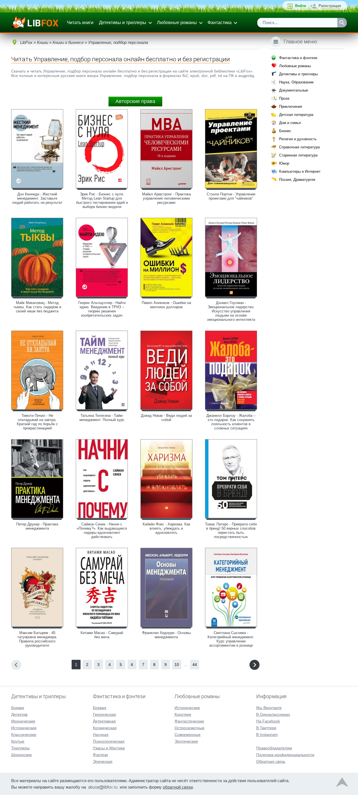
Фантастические (189, 721)
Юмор (284, 163)
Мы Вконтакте (269, 707)
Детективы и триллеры (122, 22)
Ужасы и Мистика (109, 748)
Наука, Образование (296, 82)
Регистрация (330, 6)
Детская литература (296, 115)
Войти (300, 6)
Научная (101, 734)
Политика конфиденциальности (285, 754)
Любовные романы (177, 22)
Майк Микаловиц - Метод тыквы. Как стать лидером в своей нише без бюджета (37, 307)
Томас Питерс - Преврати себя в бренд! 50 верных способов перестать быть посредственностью (231, 530)
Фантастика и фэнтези (298, 58)
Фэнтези (100, 754)
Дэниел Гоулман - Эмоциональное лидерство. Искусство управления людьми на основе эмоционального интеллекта (231, 311)
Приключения (290, 106)
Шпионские (21, 754)
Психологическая (108, 741)
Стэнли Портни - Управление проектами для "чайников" (231, 196)
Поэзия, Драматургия (297, 179)
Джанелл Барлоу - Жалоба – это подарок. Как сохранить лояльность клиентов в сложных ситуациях (230, 421)
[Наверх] (342, 783)
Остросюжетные (189, 728)
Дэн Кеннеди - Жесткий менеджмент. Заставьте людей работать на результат (37, 198)
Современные (188, 734)
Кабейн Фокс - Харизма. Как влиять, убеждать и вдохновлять (166, 528)
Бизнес (285, 131)
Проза (284, 98)
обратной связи (178, 787)
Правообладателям (274, 748)
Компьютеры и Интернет (300, 171)
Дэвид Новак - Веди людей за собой (166, 417)
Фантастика (220, 22)
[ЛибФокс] (35, 22)
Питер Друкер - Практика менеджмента (37, 526)
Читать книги (80, 22)
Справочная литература (299, 147)
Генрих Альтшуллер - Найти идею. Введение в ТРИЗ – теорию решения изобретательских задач (102, 309)
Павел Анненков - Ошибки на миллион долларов (166, 305)
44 (194, 664)
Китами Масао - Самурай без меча (102, 635)
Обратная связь (270, 761)
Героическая (104, 714)
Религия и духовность (298, 139)
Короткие (183, 714)
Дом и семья (290, 123)
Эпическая (102, 761)
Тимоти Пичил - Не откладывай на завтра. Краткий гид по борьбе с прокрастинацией (37, 421)
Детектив (19, 714)
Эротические (186, 741)
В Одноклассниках (273, 714)
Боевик (17, 707)
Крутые (17, 741)
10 (177, 664)
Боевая (99, 707)
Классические (23, 734)
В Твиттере (266, 728)
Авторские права (135, 101)
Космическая (105, 728)
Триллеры (20, 748)
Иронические (23, 721)
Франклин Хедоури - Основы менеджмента (166, 635)
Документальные (293, 90)
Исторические (24, 728)
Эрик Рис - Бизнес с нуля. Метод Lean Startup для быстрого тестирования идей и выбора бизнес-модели (102, 200)
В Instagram (267, 734)
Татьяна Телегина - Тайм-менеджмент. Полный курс (101, 417)
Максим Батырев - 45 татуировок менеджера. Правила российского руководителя (37, 639)
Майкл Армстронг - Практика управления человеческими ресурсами (166, 198)
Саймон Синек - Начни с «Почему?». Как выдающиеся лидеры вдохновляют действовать (102, 530)
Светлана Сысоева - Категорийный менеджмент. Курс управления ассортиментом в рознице (231, 639)
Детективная (104, 721)
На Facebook (268, 721)
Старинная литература (298, 155)
